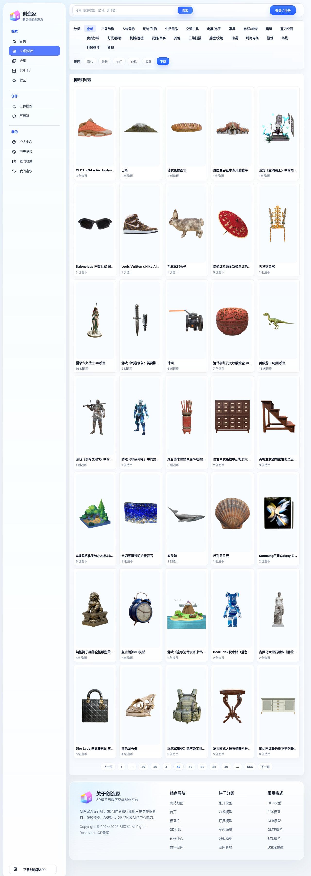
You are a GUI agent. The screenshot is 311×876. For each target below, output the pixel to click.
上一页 (108, 767)
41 (167, 767)
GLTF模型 (275, 829)
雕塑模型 (225, 838)
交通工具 (192, 29)
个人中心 (26, 142)
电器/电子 (214, 29)
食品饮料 (93, 38)
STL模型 (274, 838)
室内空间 (286, 29)
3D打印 (25, 70)
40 (155, 767)
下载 (163, 61)
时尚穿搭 (252, 38)
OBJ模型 (274, 803)
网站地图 (176, 803)
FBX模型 (274, 812)
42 (179, 767)
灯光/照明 (114, 38)
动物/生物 (150, 29)
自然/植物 (251, 29)
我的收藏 (26, 161)
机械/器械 (137, 38)
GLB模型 (274, 821)
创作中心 (176, 838)
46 (226, 767)
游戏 (270, 38)
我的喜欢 (26, 171)
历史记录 (26, 151)
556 (250, 767)
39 (143, 767)
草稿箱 (24, 116)
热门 (119, 62)
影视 (111, 47)
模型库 (175, 821)
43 (190, 767)
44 (202, 767)
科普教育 (93, 47)
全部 (90, 29)
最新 (105, 62)
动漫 (235, 38)
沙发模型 (225, 812)
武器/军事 (159, 38)
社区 (23, 80)
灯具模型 (225, 821)
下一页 (265, 767)
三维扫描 (195, 38)
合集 (23, 60)
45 (214, 767)
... (131, 767)
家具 (232, 29)
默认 (90, 62)
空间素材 (225, 847)
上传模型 (26, 106)
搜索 (185, 10)
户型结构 (107, 29)
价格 (134, 62)
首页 (23, 41)
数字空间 (176, 847)
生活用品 (171, 29)
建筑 (269, 29)
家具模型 (225, 803)
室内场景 (225, 829)
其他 (177, 38)
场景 (285, 38)
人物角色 (128, 29)
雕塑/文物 (216, 38)
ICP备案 (103, 833)
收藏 (148, 62)
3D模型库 (26, 51)
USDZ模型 (276, 847)
